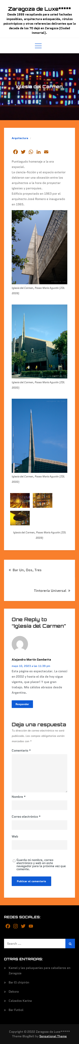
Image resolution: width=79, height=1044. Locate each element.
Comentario (21, 750)
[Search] (70, 943)
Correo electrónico (26, 816)
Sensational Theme (53, 1036)
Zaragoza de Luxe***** (39, 9)
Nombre (19, 797)
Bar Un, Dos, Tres (27, 570)
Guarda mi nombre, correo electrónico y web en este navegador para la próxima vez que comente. (41, 865)
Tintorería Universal (50, 590)
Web (15, 836)
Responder (22, 704)
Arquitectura (20, 138)
